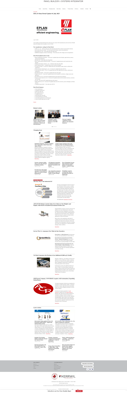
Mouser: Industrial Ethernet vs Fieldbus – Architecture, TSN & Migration (68, 339)
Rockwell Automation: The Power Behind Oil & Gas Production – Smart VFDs (40, 346)
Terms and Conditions (57, 366)
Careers (34, 368)
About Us (34, 364)
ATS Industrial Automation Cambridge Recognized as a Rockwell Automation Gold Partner (54, 164)
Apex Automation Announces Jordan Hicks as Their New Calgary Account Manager (54, 172)
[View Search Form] (90, 9)
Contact (86, 8)
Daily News (59, 8)
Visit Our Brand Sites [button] (88, 366)
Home (40, 8)
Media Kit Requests (57, 368)
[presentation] (39, 114)
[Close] (126, 390)
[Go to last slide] (35, 118)
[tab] (54, 126)
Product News (70, 8)
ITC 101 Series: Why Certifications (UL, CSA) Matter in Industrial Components (65, 322)
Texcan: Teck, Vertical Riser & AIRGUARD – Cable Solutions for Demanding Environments (54, 347)
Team (34, 366)
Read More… (37, 158)
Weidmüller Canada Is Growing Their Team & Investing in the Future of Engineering (67, 172)
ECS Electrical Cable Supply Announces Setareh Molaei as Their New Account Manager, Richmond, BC (41, 171)
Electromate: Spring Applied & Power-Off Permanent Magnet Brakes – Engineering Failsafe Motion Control (44, 322)
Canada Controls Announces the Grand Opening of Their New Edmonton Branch (64, 144)
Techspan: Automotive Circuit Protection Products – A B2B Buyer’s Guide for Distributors (54, 339)
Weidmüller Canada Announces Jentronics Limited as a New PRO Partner (53, 121)
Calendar (82, 8)
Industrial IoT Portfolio (68, 199)
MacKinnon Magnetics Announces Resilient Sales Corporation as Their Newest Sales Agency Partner (44, 145)
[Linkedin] (90, 369)
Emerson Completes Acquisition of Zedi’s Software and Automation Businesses (67, 121)
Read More (57, 226)
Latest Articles (37, 308)
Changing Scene (52, 8)
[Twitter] (87, 369)
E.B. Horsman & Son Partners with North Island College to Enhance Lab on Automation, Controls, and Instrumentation (39, 121)
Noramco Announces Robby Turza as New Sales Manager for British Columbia (41, 163)
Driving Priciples (36, 365)
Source (34, 102)
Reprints (55, 364)
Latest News (45, 8)
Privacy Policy (56, 365)
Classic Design (69, 292)
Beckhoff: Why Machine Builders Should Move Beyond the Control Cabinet (41, 339)
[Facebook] (92, 369)
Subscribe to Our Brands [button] (87, 363)
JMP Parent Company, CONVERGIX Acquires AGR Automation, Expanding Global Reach (54, 279)
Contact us (55, 369)
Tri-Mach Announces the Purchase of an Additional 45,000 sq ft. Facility (52, 255)
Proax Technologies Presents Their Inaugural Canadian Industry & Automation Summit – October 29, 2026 (68, 164)
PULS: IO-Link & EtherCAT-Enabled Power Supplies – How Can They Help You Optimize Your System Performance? (68, 347)
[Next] (73, 118)
